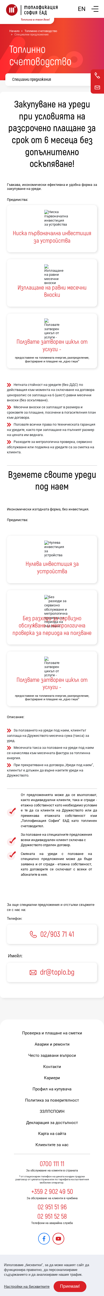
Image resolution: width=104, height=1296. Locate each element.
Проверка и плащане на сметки (52, 1033)
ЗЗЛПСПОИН (52, 1111)
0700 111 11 (52, 1164)
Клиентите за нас (52, 1144)
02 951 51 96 (52, 1207)
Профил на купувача (52, 1089)
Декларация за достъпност (52, 1122)
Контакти (52, 1066)
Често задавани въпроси (52, 1055)
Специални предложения (31, 79)
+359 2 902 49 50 (52, 1191)
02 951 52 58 (52, 1216)
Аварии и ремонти (52, 1044)
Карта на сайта (52, 1133)
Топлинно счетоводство (41, 31)
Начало (14, 31)
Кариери (52, 1077)
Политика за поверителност (52, 1100)
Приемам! (70, 1286)
